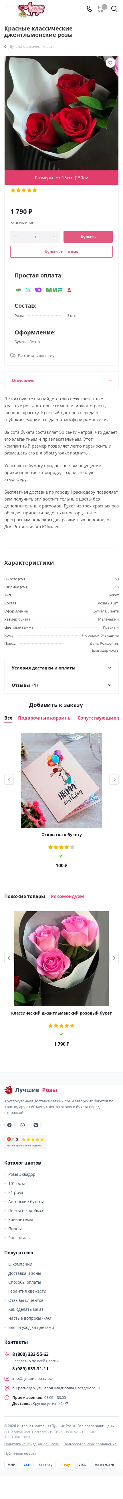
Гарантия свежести (27, 1291)
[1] (13, 190)
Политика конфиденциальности (31, 1443)
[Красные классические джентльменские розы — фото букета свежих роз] (61, 113)
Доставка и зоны (24, 1273)
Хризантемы (20, 1219)
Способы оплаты (24, 1282)
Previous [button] (9, 780)
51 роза (15, 1192)
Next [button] (114, 780)
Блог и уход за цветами (31, 1327)
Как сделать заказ (25, 1309)
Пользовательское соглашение (90, 1443)
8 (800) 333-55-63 (30, 1354)
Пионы (15, 1228)
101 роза (16, 1183)
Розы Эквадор (21, 1174)
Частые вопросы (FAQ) (30, 1318)
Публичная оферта (20, 1453)
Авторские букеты (26, 1201)
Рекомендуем (67, 896)
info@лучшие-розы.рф (32, 1378)
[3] (24, 190)
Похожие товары (24, 896)
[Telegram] (9, 1125)
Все (8, 718)
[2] (18, 190)
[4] (29, 190)
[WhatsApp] (22, 1125)
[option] (61, 802)
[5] (35, 190)
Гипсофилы (19, 1237)
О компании (20, 1264)
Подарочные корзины (45, 718)
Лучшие (36, 1090)
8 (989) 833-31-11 (30, 1368)
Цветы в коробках (25, 1210)
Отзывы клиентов (25, 1300)
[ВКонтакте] (36, 1125)
